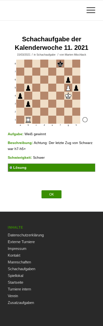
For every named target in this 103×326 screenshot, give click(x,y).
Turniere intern (19, 289)
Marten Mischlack (75, 54)
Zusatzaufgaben (21, 302)
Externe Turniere (21, 242)
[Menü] (88, 10)
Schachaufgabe (46, 54)
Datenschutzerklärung (26, 235)
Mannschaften (19, 262)
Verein (13, 296)
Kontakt (14, 255)
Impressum (17, 248)
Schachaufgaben (21, 269)
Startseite (15, 282)
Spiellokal (15, 275)
